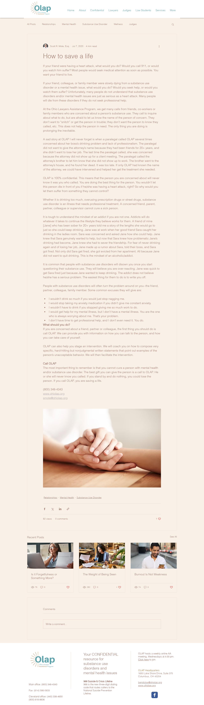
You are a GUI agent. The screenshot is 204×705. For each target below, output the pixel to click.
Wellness (118, 24)
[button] (173, 10)
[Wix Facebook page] (154, 695)
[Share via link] (67, 508)
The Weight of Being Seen (99, 574)
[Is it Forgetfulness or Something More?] (50, 556)
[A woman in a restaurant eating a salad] (102, 556)
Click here (143, 659)
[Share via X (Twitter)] (52, 508)
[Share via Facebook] (44, 508)
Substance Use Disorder (94, 24)
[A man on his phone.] (154, 556)
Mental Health (69, 24)
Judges (133, 24)
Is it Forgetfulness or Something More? (44, 576)
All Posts (31, 24)
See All (173, 536)
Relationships (49, 24)
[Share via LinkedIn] (60, 508)
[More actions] (159, 46)
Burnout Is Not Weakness (151, 574)
